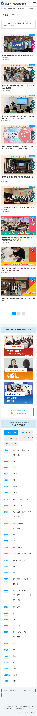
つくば (15, 492)
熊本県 (6, 656)
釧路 (14, 455)
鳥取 (14, 607)
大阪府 (6, 579)
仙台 (14, 461)
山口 (14, 626)
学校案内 (16, 706)
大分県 (6, 662)
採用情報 (30, 706)
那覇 (14, 681)
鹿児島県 (7, 675)
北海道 (6, 450)
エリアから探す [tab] (12, 433)
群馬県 (6, 480)
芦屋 (14, 590)
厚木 (14, 528)
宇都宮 (15, 486)
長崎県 (6, 650)
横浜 (14, 524)
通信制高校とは (23, 706)
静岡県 (6, 553)
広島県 (6, 619)
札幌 (23, 450)
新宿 (14, 512)
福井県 (6, 535)
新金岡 (26, 579)
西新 (14, 637)
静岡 (14, 553)
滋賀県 (6, 566)
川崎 (26, 524)
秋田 (14, 467)
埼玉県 (6, 499)
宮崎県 (6, 669)
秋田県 (6, 467)
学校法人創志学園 (8, 706)
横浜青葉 (20, 524)
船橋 (22, 506)
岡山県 (6, 613)
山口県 (6, 626)
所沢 (21, 499)
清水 (29, 553)
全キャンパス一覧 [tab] (11, 443)
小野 (29, 595)
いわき (15, 474)
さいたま (16, 499)
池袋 (18, 512)
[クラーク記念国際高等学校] (13, 3)
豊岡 (14, 600)
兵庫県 (6, 590)
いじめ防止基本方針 (10, 708)
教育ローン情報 (27, 690)
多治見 (19, 547)
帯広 (18, 455)
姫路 (18, 600)
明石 (18, 595)
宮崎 (14, 669)
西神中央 (25, 590)
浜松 (18, 553)
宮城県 (6, 461)
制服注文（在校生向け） (9, 690)
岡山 (14, 613)
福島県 (6, 474)
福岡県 (6, 632)
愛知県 (6, 560)
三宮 (18, 590)
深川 (14, 450)
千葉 (14, 506)
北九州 (19, 632)
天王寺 (19, 579)
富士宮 (24, 553)
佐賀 (14, 644)
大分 (14, 662)
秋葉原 (24, 512)
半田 (25, 560)
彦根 (14, 566)
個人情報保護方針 (20, 708)
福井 (14, 535)
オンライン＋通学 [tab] (12, 438)
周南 (18, 626)
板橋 (29, 512)
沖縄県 (6, 681)
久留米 (26, 632)
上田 (14, 541)
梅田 (14, 579)
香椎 (18, 637)
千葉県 (6, 506)
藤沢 (18, 528)
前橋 (14, 480)
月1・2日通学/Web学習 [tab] (27, 438)
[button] (34, 3)
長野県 (6, 541)
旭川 (18, 450)
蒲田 (18, 517)
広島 (14, 619)
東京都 (6, 512)
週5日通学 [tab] (27, 433)
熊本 (14, 656)
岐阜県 (6, 547)
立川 (14, 517)
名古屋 (15, 560)
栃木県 (6, 486)
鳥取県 (6, 607)
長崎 (14, 650)
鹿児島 (15, 675)
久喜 (26, 499)
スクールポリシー (9, 695)
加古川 (24, 595)
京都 (14, 573)
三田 (14, 595)
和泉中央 (16, 584)
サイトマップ (29, 708)
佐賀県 (6, 644)
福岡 (14, 632)
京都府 (6, 573)
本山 (20, 560)
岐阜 (14, 547)
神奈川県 (7, 524)
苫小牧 (29, 450)
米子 (18, 607)
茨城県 (6, 492)
